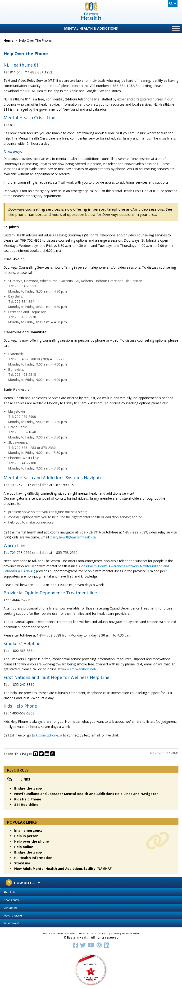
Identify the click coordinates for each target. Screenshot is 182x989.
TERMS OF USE (86, 933)
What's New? (11, 923)
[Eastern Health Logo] (91, 18)
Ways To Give (12, 915)
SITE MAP (115, 933)
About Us (9, 892)
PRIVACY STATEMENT (67, 933)
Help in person (26, 836)
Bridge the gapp (28, 788)
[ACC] (91, 969)
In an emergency (28, 830)
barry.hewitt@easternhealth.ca (73, 537)
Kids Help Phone (27, 799)
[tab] (91, 892)
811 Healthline (26, 804)
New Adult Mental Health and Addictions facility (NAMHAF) (63, 868)
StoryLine (22, 863)
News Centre (12, 900)
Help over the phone (31, 841)
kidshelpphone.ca (49, 735)
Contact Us (10, 907)
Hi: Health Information (33, 857)
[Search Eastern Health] (172, 3)
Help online (23, 846)
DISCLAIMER (49, 933)
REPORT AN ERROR (130, 933)
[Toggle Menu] (176, 28)
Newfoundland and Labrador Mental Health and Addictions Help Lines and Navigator (86, 793)
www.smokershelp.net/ (78, 669)
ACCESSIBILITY (102, 933)
